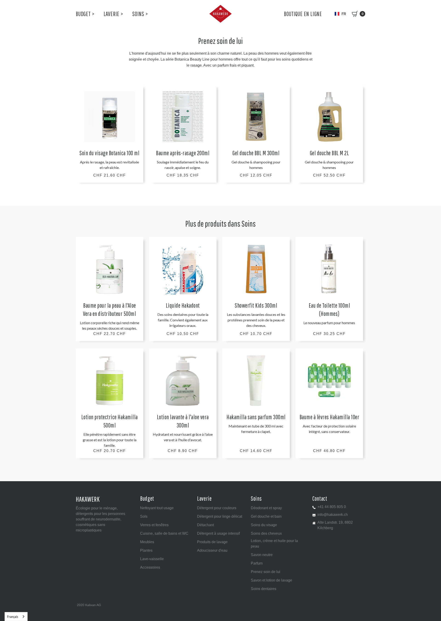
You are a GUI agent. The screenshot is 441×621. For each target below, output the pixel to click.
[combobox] (16, 616)
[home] (220, 13)
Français (12, 616)
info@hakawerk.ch (332, 515)
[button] (85, 13)
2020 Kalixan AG (89, 605)
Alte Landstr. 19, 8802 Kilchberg (335, 525)
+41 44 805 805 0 (331, 507)
